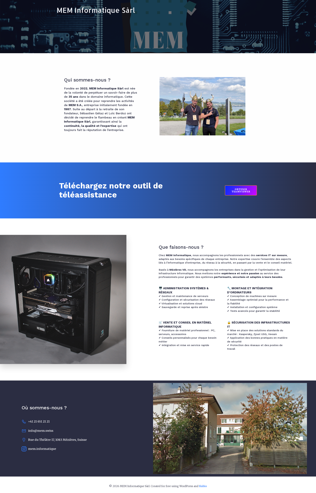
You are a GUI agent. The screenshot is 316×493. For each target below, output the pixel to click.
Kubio (203, 486)
